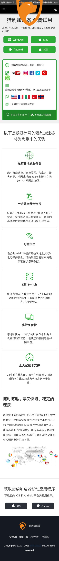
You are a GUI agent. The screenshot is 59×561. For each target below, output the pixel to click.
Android (18, 49)
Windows (18, 39)
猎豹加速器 (35, 545)
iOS (45, 49)
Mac (45, 39)
